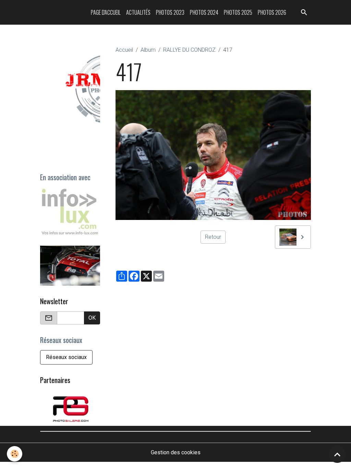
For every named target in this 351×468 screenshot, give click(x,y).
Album (148, 50)
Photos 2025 (238, 12)
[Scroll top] (337, 454)
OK (92, 318)
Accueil (124, 50)
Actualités (138, 12)
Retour (213, 237)
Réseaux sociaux (66, 357)
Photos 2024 (204, 12)
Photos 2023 (170, 12)
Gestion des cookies (176, 452)
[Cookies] (14, 453)
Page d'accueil (106, 12)
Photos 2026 (272, 12)
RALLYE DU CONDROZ (189, 50)
